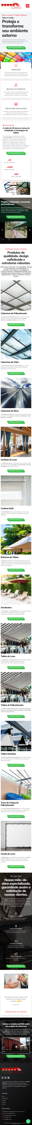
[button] (27, 6)
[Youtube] (8, 1077)
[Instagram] (5, 1077)
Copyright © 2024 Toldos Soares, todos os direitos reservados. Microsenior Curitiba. (16, 1123)
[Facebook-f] (2, 1077)
